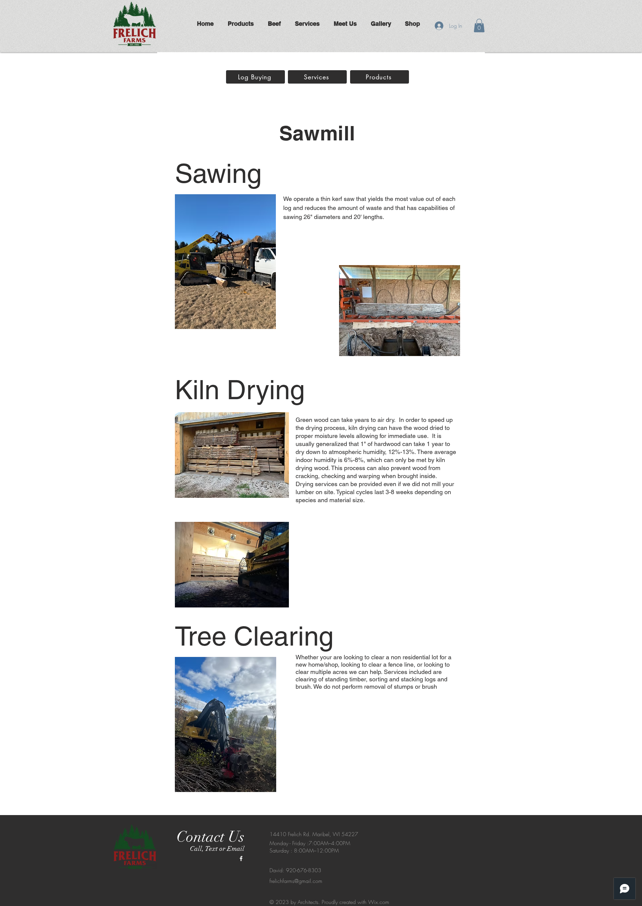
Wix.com (378, 902)
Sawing (218, 173)
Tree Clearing (254, 636)
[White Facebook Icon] (241, 858)
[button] (479, 25)
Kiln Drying (240, 389)
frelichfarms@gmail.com (296, 881)
